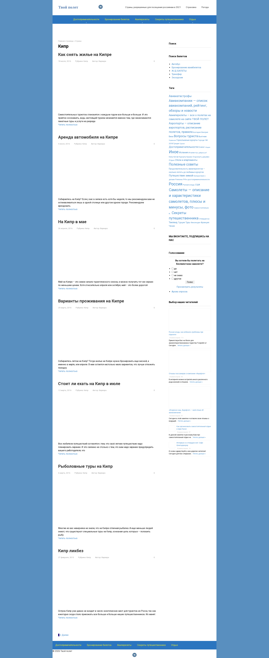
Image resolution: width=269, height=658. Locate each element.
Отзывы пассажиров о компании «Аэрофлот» (187, 374)
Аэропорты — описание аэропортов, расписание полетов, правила (185, 128)
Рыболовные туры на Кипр (85, 466)
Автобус (176, 64)
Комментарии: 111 (177, 338)
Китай (175, 157)
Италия (191, 153)
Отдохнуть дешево (201, 157)
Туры (187, 222)
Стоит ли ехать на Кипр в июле (89, 383)
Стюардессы (204, 219)
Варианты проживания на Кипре (91, 301)
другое (177, 278)
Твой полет (68, 7)
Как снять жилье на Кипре (85, 54)
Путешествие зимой (181, 175)
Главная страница (65, 41)
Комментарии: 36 (176, 377)
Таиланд (173, 222)
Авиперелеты (142, 19)
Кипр (86, 61)
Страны (78, 41)
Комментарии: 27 (183, 432)
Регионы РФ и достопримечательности (192, 179)
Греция (176, 143)
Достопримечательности (86, 19)
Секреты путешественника (169, 19)
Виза (171, 136)
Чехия (172, 226)
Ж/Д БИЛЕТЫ (179, 70)
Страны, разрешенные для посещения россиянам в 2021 (153, 7)
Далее (65, 635)
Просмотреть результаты (190, 287)
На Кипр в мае (72, 221)
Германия (172, 140)
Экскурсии (177, 77)
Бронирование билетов (117, 19)
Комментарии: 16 (183, 448)
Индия (207, 147)
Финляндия (195, 223)
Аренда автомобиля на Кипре (88, 137)
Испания (183, 152)
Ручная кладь (189, 185)
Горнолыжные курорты (187, 140)
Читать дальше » (184, 345)
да (175, 268)
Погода (205, 7)
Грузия (182, 144)
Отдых (192, 19)
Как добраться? (201, 153)
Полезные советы (183, 164)
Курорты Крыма (185, 157)
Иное (173, 151)
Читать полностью (67, 124)
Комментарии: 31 (176, 416)
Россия (175, 184)
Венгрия (204, 132)
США (197, 184)
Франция (205, 222)
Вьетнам (203, 136)
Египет (202, 147)
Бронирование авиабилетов (186, 67)
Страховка (191, 7)
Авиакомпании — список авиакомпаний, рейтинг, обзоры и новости (188, 106)
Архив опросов (179, 291)
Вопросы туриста (186, 136)
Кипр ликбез (70, 550)
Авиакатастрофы (180, 96)
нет (176, 272)
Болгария (197, 132)
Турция (181, 222)
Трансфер (177, 74)
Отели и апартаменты (186, 160)
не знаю (178, 275)
